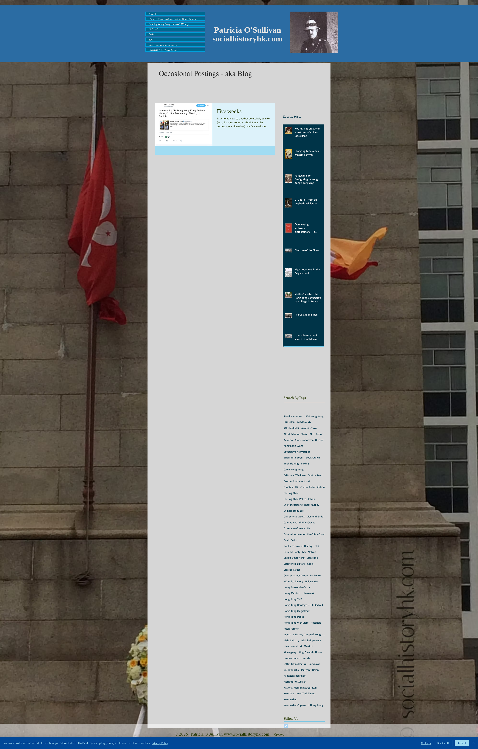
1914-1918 (289, 422)
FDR (317, 545)
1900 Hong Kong (314, 416)
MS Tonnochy (291, 669)
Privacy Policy (160, 743)
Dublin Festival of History (298, 545)
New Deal (289, 693)
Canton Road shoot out (297, 481)
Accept (462, 743)
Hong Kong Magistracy (297, 610)
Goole (310, 563)
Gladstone (312, 557)
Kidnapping (290, 652)
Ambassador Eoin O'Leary (309, 439)
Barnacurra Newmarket (297, 451)
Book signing (291, 463)
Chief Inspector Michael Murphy (301, 504)
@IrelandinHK (291, 428)
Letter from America (295, 663)
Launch (306, 658)
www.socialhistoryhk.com (246, 734)
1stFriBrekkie (304, 422)
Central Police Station (312, 487)
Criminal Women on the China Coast (304, 534)
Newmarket (290, 699)
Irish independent (311, 640)
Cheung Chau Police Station (299, 498)
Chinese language (294, 510)
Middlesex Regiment (295, 675)
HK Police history (293, 581)
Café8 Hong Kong (294, 469)
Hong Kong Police (294, 616)
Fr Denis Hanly (292, 551)
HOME (152, 13)
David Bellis (290, 540)
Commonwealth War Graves (299, 522)
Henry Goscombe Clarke (297, 587)
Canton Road (315, 475)
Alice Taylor (316, 434)
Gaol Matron (309, 551)
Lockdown (314, 663)
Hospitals (316, 622)
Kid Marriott (306, 646)
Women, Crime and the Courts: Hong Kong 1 (172, 18)
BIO (151, 39)
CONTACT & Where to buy (163, 49)
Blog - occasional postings (163, 44)
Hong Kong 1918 (293, 599)
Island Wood (290, 646)
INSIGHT (154, 29)
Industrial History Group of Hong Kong (304, 634)
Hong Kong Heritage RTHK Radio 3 (303, 604)
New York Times (306, 693)
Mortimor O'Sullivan (295, 681)
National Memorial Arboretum (300, 687)
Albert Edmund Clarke (296, 434)
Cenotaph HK (291, 487)
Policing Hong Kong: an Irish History (169, 24)
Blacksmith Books (294, 457)
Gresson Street (292, 569)
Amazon (288, 439)
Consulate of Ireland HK (297, 528)
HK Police (315, 575)
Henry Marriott (292, 593)
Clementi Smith (315, 516)
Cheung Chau (291, 492)
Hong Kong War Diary (296, 622)
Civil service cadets (294, 516)
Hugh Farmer (291, 628)
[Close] (473, 743)
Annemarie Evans (293, 445)
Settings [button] (426, 743)
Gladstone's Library (294, 563)
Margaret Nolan (310, 669)
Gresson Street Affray (296, 575)
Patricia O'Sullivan (247, 30)
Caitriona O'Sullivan (295, 475)
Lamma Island (291, 658)
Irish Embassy (291, 640)
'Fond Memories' (293, 416)
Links (151, 34)
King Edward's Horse (310, 652)
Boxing (305, 463)
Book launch (313, 457)
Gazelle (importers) (294, 557)
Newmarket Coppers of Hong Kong (303, 705)
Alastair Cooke (309, 428)
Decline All (443, 743)
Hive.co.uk (308, 593)
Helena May (311, 581)
